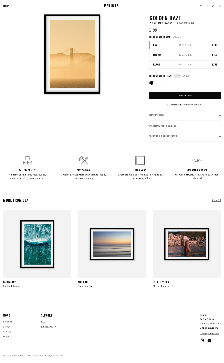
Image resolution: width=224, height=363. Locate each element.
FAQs (43, 322)
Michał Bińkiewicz (163, 286)
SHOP (6, 6)
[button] (207, 6)
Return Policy (48, 326)
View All (216, 200)
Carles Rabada (11, 286)
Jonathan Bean (86, 286)
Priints (12, 355)
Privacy (7, 331)
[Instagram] (201, 6)
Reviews (7, 322)
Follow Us (8, 336)
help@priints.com (209, 333)
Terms (6, 326)
